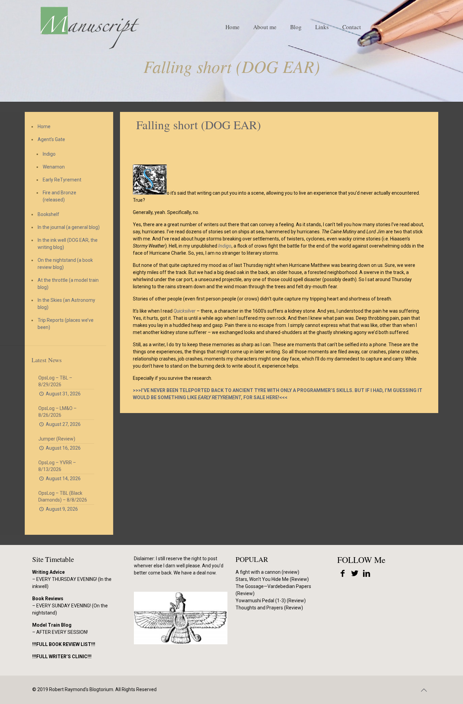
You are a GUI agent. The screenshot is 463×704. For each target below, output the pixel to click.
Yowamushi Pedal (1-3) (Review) (271, 600)
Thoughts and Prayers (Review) (269, 607)
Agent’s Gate (51, 139)
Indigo (49, 154)
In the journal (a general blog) (69, 227)
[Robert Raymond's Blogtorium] (89, 27)
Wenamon (54, 167)
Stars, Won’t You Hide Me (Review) (272, 579)
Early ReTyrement (62, 179)
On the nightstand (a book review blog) (65, 263)
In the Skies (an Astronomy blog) (66, 303)
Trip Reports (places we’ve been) (66, 323)
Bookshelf (48, 214)
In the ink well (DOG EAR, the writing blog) (68, 243)
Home (44, 126)
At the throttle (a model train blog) (68, 283)
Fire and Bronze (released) (59, 196)
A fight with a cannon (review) (267, 572)
